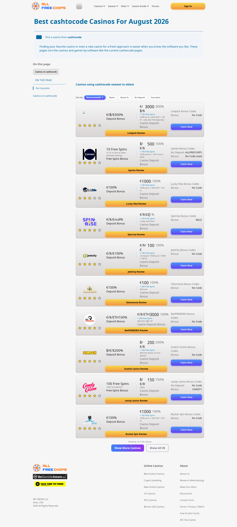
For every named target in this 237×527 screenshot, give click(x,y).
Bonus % (124, 97)
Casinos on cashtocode (45, 95)
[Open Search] (79, 6)
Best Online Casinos (154, 473)
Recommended (94, 97)
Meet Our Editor (188, 486)
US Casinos (149, 493)
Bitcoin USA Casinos (154, 506)
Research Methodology (192, 480)
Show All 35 (157, 448)
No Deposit (139, 97)
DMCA (201, 506)
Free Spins (155, 97)
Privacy (192, 506)
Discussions (186, 493)
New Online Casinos (154, 486)
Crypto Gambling (153, 480)
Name (112, 97)
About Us (185, 473)
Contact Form (187, 500)
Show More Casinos (128, 448)
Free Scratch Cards (189, 513)
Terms (183, 506)
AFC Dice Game (188, 519)
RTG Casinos (150, 500)
